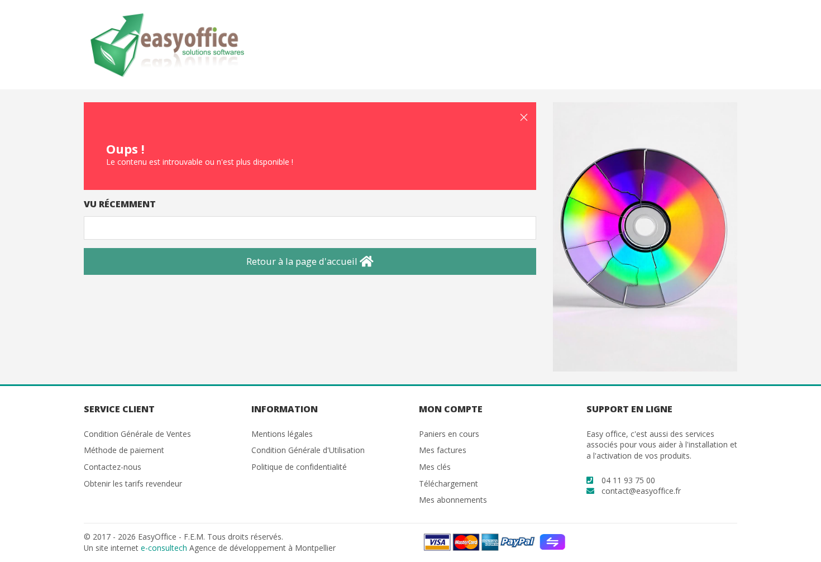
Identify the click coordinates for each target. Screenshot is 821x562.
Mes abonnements (453, 499)
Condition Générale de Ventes (137, 433)
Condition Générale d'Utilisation (308, 450)
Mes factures (442, 450)
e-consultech (164, 547)
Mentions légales (282, 433)
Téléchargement (448, 483)
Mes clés (435, 466)
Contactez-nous (112, 466)
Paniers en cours (449, 433)
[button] (524, 117)
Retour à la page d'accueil (303, 261)
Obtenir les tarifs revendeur (133, 483)
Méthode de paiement (124, 450)
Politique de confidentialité (299, 466)
